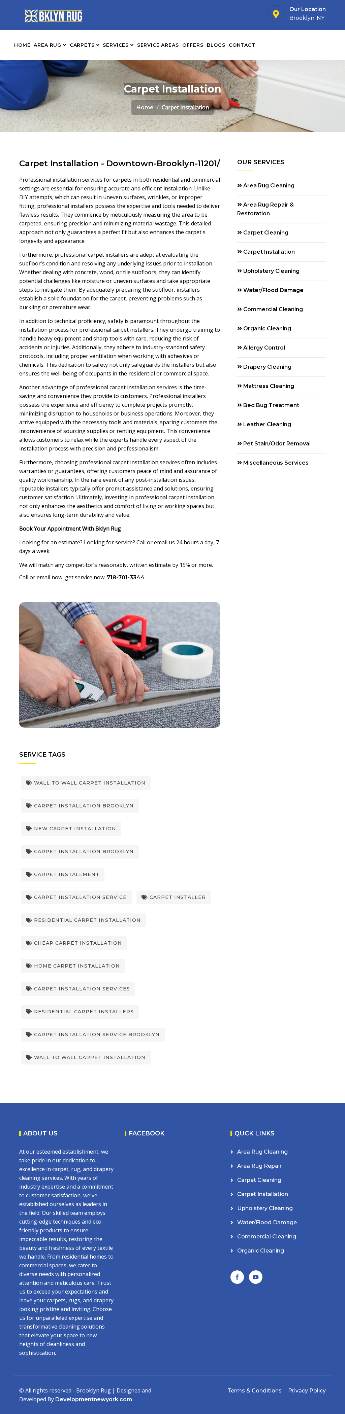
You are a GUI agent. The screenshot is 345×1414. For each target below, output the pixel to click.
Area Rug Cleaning (268, 185)
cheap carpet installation (77, 943)
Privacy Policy (307, 1390)
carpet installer (177, 897)
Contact (242, 45)
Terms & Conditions (254, 1390)
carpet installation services (81, 989)
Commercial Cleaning (272, 309)
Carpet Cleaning (265, 232)
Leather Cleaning (266, 424)
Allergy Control (263, 348)
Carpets (83, 45)
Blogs (216, 45)
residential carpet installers (83, 1012)
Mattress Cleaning (268, 386)
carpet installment (65, 874)
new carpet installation (74, 829)
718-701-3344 (126, 577)
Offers (192, 45)
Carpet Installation (268, 252)
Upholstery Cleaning (271, 271)
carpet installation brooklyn (83, 806)
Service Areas (158, 45)
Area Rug (48, 45)
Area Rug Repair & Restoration (265, 209)
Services (116, 45)
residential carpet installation (86, 920)
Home (22, 45)
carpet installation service (79, 897)
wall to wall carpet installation (89, 1057)
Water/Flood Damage (273, 290)
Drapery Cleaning (266, 367)
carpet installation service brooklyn (96, 1034)
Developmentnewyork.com (93, 1399)
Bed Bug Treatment (270, 405)
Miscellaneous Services (275, 463)
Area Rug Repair (259, 1166)
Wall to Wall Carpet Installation (89, 783)
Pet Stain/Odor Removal (276, 443)
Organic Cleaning (266, 328)
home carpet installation (76, 966)
